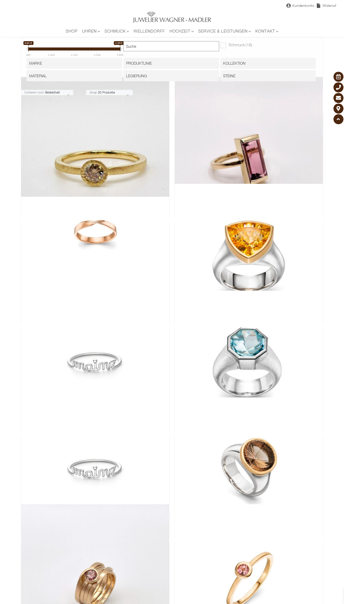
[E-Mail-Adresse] (338, 98)
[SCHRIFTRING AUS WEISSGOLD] (95, 365)
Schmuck (240, 45)
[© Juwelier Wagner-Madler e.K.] (172, 13)
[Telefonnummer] (338, 87)
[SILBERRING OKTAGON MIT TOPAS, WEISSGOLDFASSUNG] (249, 365)
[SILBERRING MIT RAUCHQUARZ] (249, 471)
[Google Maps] (338, 109)
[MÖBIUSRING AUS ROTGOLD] (95, 246)
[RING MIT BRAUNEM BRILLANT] (95, 151)
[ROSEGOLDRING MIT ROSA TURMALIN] (249, 151)
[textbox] (75, 63)
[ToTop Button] (338, 119)
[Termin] (338, 77)
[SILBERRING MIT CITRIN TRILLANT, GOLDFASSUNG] (249, 258)
